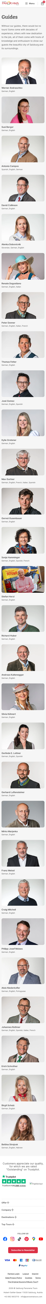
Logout (26, 1274)
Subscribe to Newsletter (23, 1250)
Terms (38, 1278)
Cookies (28, 1278)
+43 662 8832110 (11, 1296)
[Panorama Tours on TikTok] (19, 1239)
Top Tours (7, 1224)
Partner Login (14, 1274)
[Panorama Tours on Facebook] (5, 1239)
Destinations (8, 1217)
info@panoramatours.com (31, 1296)
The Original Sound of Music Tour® (23, 1282)
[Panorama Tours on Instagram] (12, 1239)
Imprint (35, 1274)
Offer (4, 1202)
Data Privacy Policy (13, 1278)
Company (6, 1210)
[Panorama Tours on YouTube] (41, 1239)
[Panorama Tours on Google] (34, 1239)
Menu (32, 3)
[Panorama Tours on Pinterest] (27, 1239)
